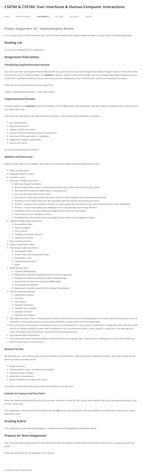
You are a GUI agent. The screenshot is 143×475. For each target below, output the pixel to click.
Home (6, 16)
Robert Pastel (26, 470)
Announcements (23, 16)
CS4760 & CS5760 (11, 470)
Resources (74, 16)
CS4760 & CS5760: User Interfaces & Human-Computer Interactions (64, 6)
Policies (88, 16)
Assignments (43, 16)
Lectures (59, 16)
